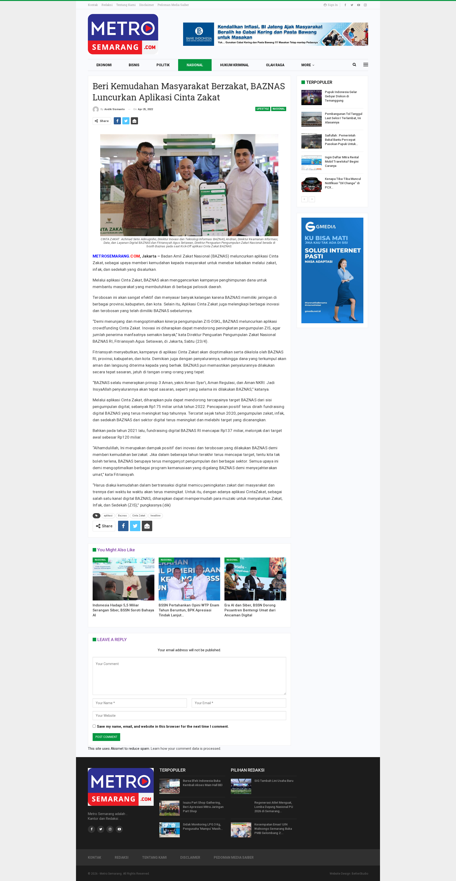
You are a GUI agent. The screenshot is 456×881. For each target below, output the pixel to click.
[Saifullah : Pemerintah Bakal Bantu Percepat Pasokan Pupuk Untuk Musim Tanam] (311, 141)
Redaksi (107, 5)
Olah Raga (275, 65)
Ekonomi (104, 65)
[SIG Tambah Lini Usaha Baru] (241, 786)
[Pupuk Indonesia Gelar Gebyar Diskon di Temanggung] (311, 97)
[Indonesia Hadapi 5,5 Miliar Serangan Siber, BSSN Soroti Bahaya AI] (123, 579)
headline (156, 515)
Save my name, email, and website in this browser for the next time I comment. (163, 726)
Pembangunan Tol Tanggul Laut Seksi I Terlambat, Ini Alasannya (343, 118)
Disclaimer (146, 5)
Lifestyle (263, 109)
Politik (163, 65)
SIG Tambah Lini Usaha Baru (273, 781)
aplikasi (108, 515)
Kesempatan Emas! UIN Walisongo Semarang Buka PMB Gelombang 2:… (273, 829)
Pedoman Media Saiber (173, 5)
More (306, 65)
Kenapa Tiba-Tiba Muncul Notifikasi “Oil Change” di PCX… (343, 183)
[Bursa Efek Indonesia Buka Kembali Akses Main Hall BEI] (169, 786)
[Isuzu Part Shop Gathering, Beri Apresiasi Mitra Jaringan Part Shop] (169, 808)
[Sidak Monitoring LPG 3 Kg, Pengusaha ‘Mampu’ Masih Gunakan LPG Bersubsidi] (169, 830)
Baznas (122, 515)
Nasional (195, 65)
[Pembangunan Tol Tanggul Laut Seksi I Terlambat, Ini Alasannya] (311, 119)
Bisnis (134, 65)
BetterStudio (360, 873)
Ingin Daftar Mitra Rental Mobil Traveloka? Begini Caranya (342, 161)
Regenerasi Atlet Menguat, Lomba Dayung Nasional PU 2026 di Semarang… (273, 807)
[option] (332, 142)
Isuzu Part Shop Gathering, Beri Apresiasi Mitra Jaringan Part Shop (203, 807)
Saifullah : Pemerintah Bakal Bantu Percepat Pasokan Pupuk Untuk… (341, 140)
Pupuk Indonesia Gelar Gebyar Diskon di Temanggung (341, 96)
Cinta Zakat (138, 515)
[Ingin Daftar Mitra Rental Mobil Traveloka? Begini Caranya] (311, 162)
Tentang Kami (126, 5)
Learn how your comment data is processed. (186, 748)
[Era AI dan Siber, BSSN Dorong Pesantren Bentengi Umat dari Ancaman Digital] (255, 579)
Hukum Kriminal (234, 65)
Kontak (93, 5)
